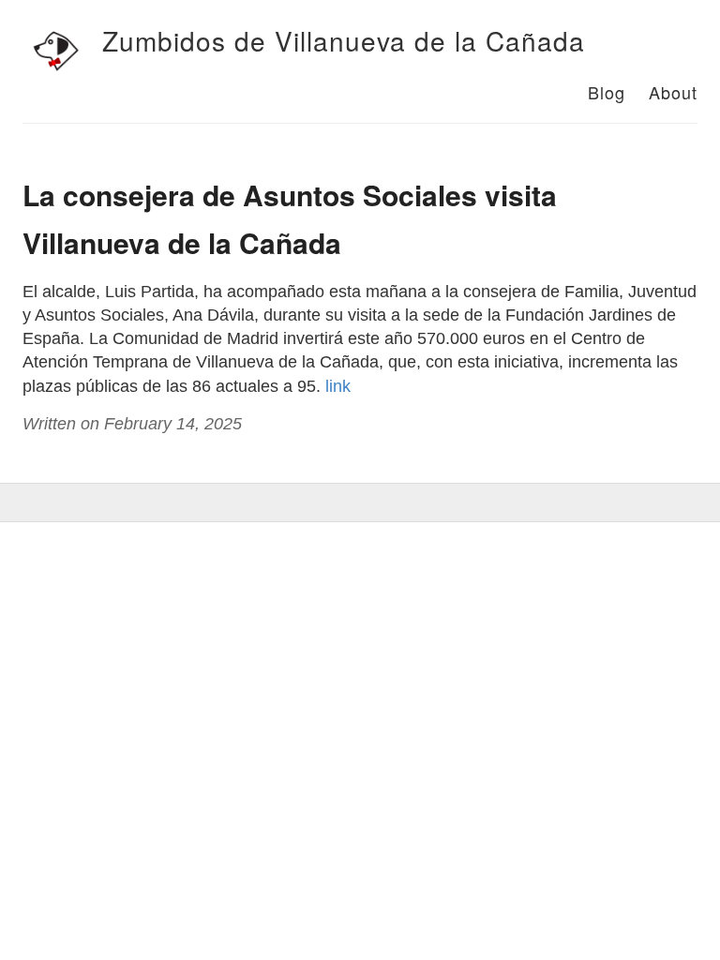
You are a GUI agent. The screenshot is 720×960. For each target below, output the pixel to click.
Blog (606, 92)
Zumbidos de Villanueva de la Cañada (343, 40)
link (338, 386)
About (673, 92)
